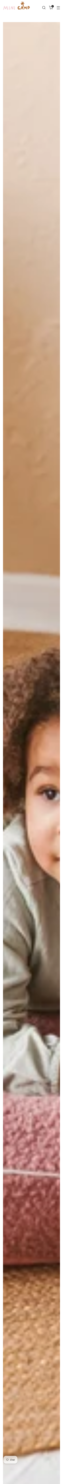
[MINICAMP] (16, 7)
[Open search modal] (43, 7)
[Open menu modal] (58, 7)
